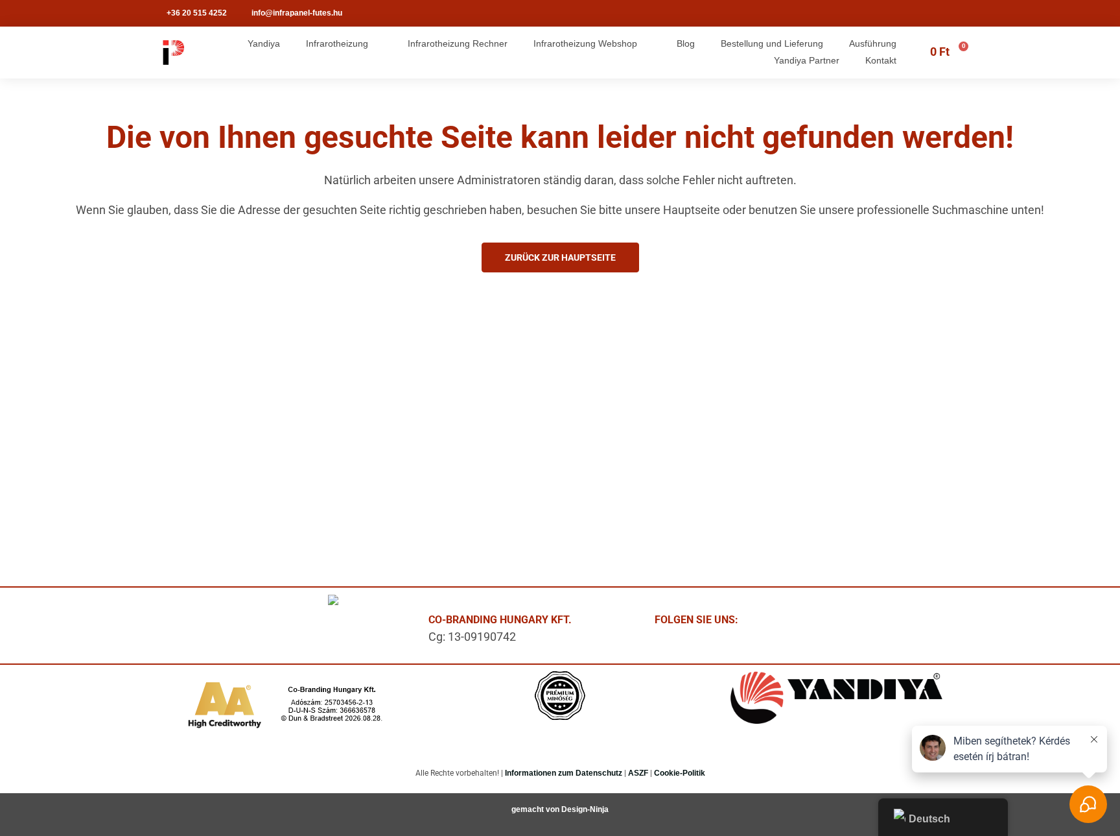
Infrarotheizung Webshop (585, 43)
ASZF (638, 773)
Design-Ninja (585, 809)
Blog (686, 43)
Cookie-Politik (679, 773)
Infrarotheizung (337, 43)
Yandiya (264, 43)
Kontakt (880, 60)
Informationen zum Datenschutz (563, 773)
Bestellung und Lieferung (772, 43)
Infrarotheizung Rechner (458, 43)
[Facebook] (774, 623)
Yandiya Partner (806, 60)
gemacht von (536, 809)
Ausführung (872, 43)
